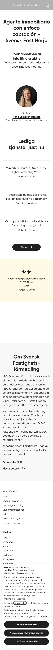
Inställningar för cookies (26, 641)
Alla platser (8, 563)
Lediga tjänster (11, 501)
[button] (47, 5)
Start (5, 496)
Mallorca (7, 555)
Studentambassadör (13, 509)
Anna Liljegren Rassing (27, 116)
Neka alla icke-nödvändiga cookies (26, 633)
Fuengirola (8, 559)
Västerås (7, 546)
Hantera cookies (11, 523)
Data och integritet (13, 518)
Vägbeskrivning (27, 289)
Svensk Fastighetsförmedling (26, 5)
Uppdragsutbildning (13, 505)
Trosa (5, 537)
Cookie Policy (20, 603)
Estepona (8, 541)
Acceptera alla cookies (26, 624)
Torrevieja (8, 550)
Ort (4, 514)
